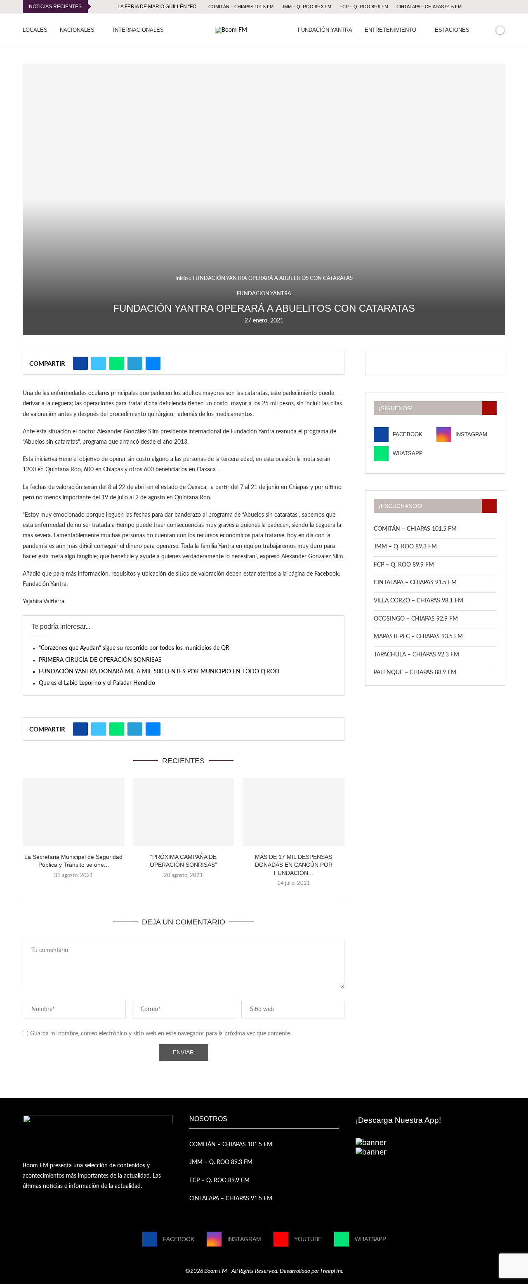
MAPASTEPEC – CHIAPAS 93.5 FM (418, 637)
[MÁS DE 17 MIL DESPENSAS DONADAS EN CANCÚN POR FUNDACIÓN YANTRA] (293, 812)
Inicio (181, 278)
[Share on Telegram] (134, 363)
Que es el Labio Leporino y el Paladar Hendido (97, 683)
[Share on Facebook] (80, 363)
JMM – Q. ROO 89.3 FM (306, 6)
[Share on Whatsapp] (116, 363)
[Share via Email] (153, 363)
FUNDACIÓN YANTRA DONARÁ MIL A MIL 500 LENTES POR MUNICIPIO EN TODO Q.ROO (159, 672)
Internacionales (138, 30)
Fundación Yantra (325, 30)
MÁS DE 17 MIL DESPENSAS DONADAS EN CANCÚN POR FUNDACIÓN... (293, 865)
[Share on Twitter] (98, 363)
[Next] (109, 6)
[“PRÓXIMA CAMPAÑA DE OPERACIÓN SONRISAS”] (184, 812)
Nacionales (77, 30)
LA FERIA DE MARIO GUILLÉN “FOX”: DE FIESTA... (175, 6)
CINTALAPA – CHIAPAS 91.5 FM (429, 6)
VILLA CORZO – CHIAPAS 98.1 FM (418, 601)
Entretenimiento (390, 30)
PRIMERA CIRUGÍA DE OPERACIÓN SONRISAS (100, 660)
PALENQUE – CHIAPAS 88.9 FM (415, 672)
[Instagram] (488, 6)
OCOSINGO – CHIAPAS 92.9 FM (416, 619)
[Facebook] (479, 6)
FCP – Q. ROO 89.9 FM (363, 6)
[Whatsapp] (503, 6)
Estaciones (452, 30)
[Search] (486, 30)
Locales (35, 30)
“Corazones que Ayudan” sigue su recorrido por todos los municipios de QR (134, 648)
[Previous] (99, 6)
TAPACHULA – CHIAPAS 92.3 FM (416, 655)
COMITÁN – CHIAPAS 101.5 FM (240, 6)
